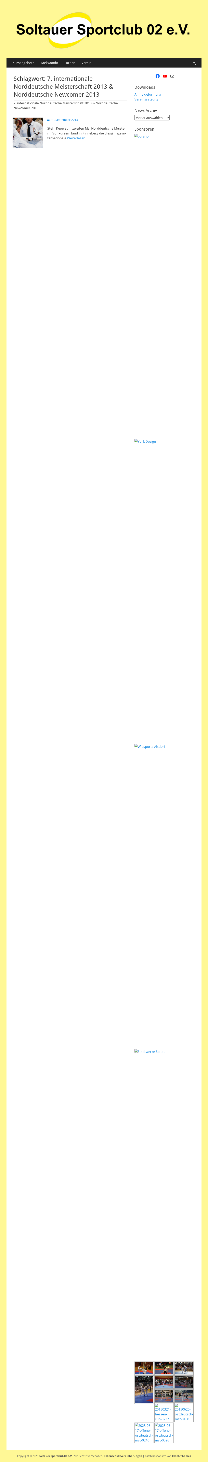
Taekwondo (49, 63)
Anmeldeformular (148, 94)
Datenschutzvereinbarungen (123, 1456)
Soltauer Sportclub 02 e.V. (56, 1456)
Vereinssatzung (146, 99)
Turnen (69, 63)
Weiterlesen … (78, 138)
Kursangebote (23, 63)
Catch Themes (181, 1456)
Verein (86, 63)
